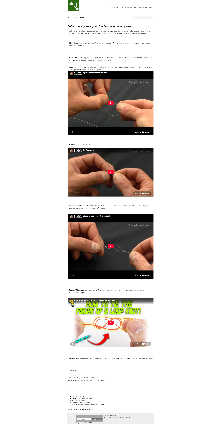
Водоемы (79, 17)
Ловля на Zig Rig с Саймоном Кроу (82, 398)
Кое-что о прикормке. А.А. (80, 400)
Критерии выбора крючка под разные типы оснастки (88, 404)
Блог (70, 17)
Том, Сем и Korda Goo (78, 396)
